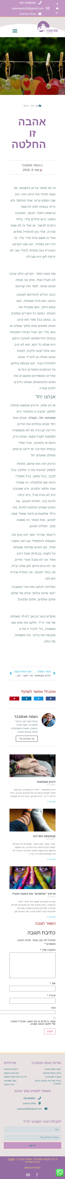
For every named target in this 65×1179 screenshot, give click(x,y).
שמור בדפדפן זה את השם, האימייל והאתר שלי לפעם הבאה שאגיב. (33, 1022)
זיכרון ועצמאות (46, 781)
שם (53, 983)
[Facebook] (57, 4)
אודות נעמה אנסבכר (46, 1063)
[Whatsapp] (57, 13)
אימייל (51, 995)
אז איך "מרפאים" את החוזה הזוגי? (34, 893)
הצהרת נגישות (32, 1167)
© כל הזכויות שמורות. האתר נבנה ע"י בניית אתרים (33, 1160)
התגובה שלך (48, 950)
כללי (26, 106)
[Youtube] (57, 8)
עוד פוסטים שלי (27, 738)
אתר (53, 1007)
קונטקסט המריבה (44, 836)
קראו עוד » (51, 802)
